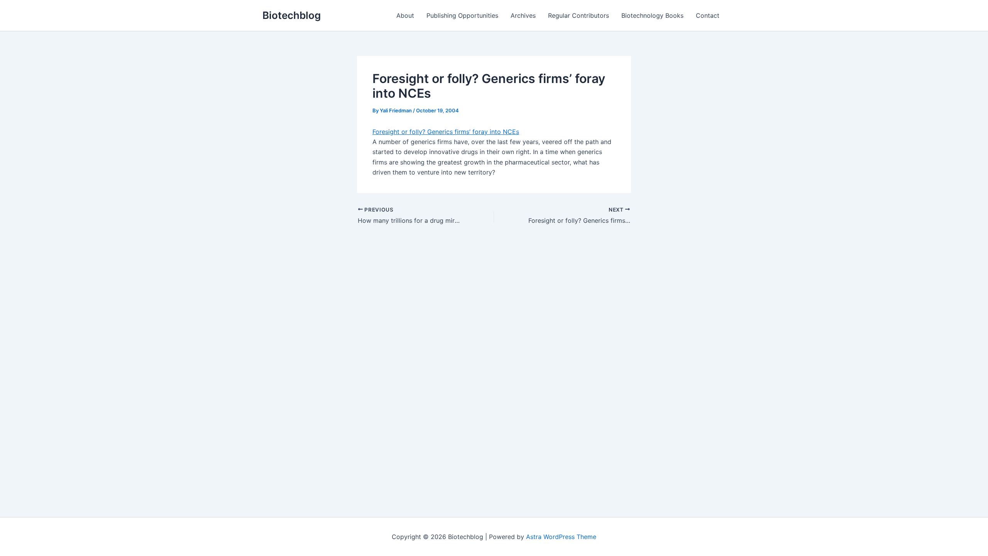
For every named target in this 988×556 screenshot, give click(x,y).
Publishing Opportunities (462, 15)
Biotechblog (291, 15)
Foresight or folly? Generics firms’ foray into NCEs (445, 132)
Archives (523, 15)
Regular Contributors (578, 15)
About (405, 15)
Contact (707, 15)
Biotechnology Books (652, 15)
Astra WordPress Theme (561, 537)
